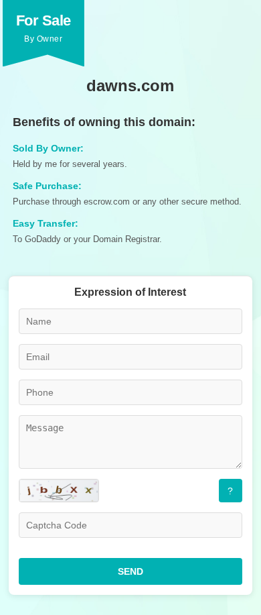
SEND (130, 571)
